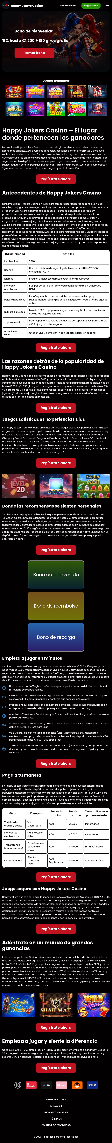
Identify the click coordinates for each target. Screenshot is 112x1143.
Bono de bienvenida (56, 574)
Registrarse (91, 5)
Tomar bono (34, 53)
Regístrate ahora (56, 179)
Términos (56, 1118)
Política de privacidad (56, 1125)
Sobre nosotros (56, 1099)
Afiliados (56, 1106)
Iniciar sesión (68, 5)
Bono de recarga (56, 637)
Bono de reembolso (56, 606)
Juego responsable (56, 1112)
